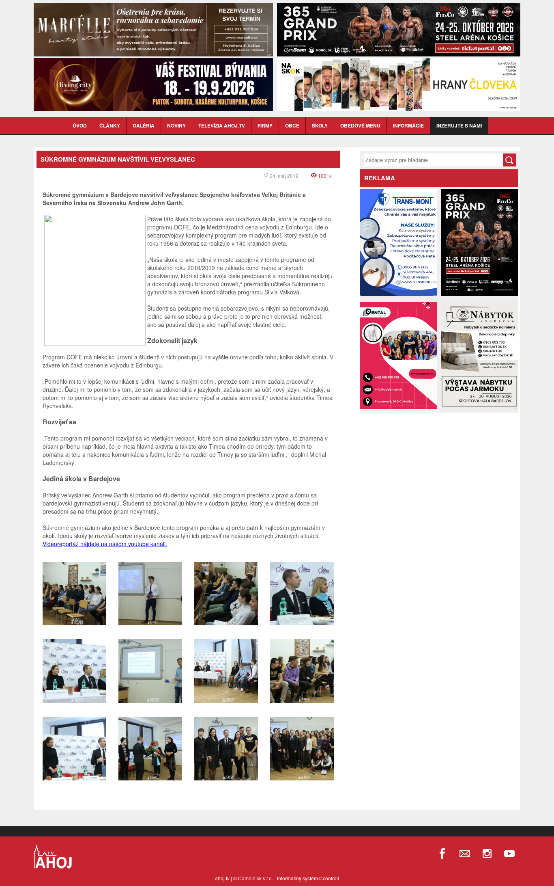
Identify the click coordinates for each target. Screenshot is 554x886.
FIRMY (265, 125)
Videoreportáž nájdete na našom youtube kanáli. (105, 544)
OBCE (292, 125)
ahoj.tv (222, 878)
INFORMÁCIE (408, 125)
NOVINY (176, 125)
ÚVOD (80, 125)
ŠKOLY (320, 125)
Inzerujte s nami (459, 125)
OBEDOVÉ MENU (360, 125)
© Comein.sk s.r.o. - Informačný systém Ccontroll (286, 878)
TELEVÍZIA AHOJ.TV (221, 125)
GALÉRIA (144, 125)
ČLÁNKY (109, 125)
